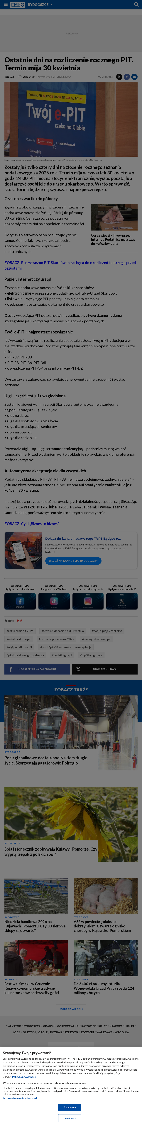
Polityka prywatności (24, 1076)
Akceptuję (70, 1107)
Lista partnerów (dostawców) (20, 1097)
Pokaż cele (70, 1117)
